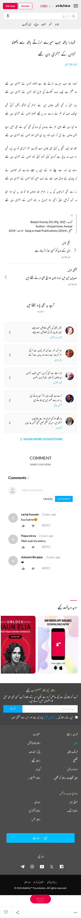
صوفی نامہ (73, 802)
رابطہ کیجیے (36, 760)
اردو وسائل (72, 769)
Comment (63, 498)
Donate (25, 5)
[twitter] (51, 866)
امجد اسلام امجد (71, 64)
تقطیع (75, 760)
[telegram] (22, 866)
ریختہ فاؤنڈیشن (34, 743)
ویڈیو (36, 24)
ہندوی (37, 802)
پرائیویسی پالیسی (51, 717)
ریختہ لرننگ (72, 810)
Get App (10, 5)
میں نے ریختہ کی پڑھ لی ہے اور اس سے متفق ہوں (42, 717)
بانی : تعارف (34, 751)
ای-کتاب (26, 24)
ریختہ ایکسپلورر (34, 778)
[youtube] (42, 866)
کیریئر (38, 769)
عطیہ (76, 743)
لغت (43, 24)
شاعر (57, 24)
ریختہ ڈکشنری (34, 810)
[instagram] (32, 866)
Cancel (48, 498)
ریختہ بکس (36, 819)
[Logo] (63, 6)
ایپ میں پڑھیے (40, 899)
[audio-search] (8, 15)
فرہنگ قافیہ (72, 751)
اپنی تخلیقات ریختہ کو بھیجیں (66, 778)
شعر (50, 24)
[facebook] (61, 866)
